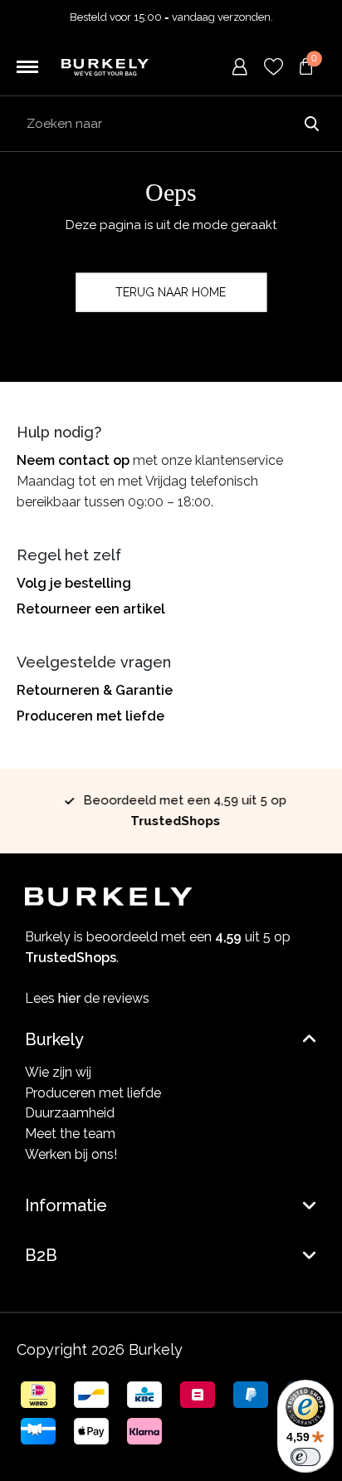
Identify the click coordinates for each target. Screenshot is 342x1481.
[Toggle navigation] (27, 67)
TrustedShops (171, 821)
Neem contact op (73, 460)
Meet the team (70, 1133)
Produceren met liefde (90, 716)
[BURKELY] (105, 67)
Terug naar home (170, 292)
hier (69, 998)
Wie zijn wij (58, 1072)
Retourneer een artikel (91, 609)
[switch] (305, 1457)
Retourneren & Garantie (95, 690)
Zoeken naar (311, 124)
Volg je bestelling (74, 583)
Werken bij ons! (71, 1154)
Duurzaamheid (70, 1113)
